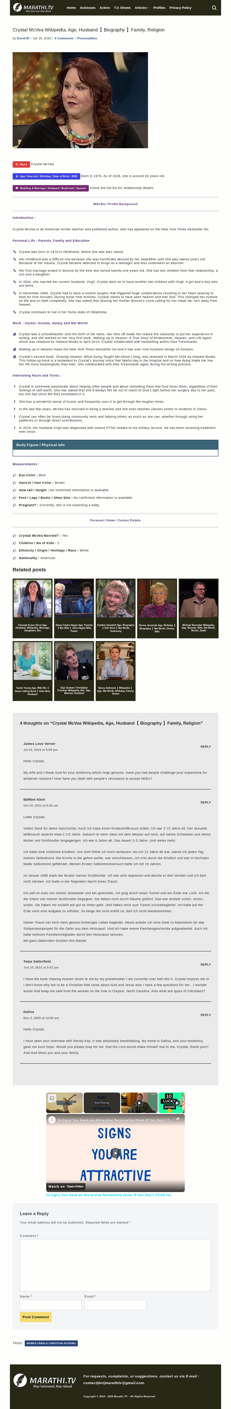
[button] (148, 8)
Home (71, 8)
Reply (206, 746)
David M (23, 38)
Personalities (87, 38)
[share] (177, 1118)
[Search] (214, 8)
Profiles (159, 8)
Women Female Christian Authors (51, 1343)
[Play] (139, 1102)
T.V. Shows (122, 8)
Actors (105, 8)
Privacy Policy (180, 8)
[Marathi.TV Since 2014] (34, 8)
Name (26, 1296)
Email (90, 1296)
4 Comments (64, 38)
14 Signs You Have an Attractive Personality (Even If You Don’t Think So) (115, 1120)
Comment (29, 1236)
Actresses (87, 8)
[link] (52, 1119)
